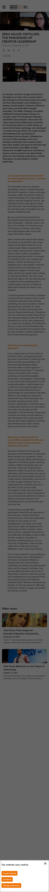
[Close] (45, 863)
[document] (24, 876)
